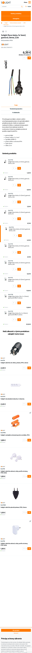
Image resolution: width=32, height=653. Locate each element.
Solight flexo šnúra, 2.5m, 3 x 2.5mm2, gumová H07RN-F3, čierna (18, 297)
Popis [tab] (16, 105)
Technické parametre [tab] (16, 109)
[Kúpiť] (29, 57)
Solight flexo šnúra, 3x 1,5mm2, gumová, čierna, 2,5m (19, 263)
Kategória (16, 18)
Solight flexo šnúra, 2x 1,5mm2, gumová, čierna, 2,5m (19, 196)
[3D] (30, 413)
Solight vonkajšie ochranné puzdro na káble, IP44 (15, 435)
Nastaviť (16, 633)
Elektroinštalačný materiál (15, 22)
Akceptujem (16, 630)
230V (24, 22)
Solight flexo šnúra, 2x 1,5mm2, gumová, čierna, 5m (19, 213)
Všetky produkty (16, 13)
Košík (29, 6)
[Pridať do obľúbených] (6, 32)
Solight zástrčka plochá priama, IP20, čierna (13, 507)
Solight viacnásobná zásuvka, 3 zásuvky (12, 399)
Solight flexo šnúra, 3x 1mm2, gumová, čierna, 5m (18, 246)
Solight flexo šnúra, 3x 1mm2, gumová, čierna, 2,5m (19, 229)
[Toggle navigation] (29, 2)
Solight (6, 22)
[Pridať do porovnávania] (3, 32)
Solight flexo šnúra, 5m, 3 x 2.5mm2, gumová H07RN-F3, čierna (18, 313)
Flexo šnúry (5, 24)
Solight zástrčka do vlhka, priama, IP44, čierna (14, 362)
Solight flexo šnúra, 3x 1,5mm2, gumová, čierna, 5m (19, 280)
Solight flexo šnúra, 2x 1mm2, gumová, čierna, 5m (18, 179)
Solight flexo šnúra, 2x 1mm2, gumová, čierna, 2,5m (18, 162)
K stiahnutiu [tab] (16, 112)
